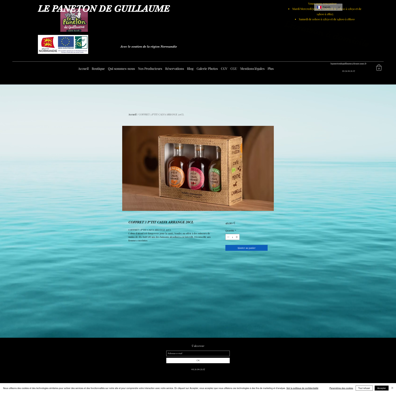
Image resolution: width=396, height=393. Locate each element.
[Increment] (237, 237)
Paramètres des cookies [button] (341, 388)
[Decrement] (228, 237)
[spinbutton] (232, 237)
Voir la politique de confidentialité (302, 388)
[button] (379, 67)
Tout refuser (364, 388)
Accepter (381, 388)
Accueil (132, 114)
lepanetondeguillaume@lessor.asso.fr (348, 63)
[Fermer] (392, 388)
